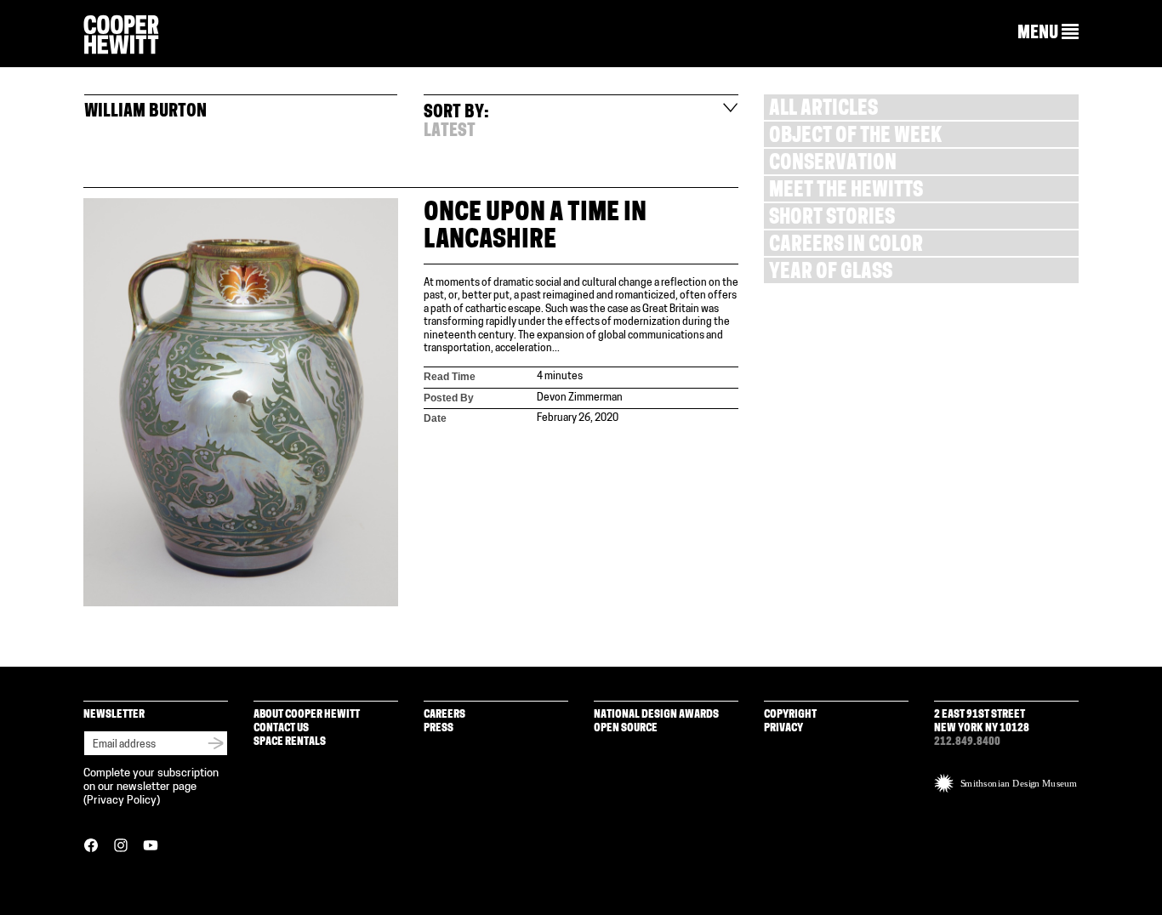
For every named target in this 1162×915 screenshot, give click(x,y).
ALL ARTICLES (823, 110)
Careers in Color (846, 246)
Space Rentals (289, 741)
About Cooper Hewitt (306, 714)
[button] (1048, 33)
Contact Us (281, 728)
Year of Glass (830, 273)
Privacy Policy (122, 800)
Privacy (783, 728)
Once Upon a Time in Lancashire (535, 227)
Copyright (790, 714)
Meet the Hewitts (846, 192)
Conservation (833, 164)
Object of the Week (855, 137)
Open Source (626, 728)
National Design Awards (656, 714)
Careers (444, 714)
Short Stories (832, 219)
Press (438, 728)
